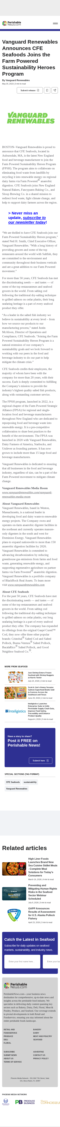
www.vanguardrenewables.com (26, 584)
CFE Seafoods (13, 782)
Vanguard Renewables (18, 80)
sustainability (30, 782)
